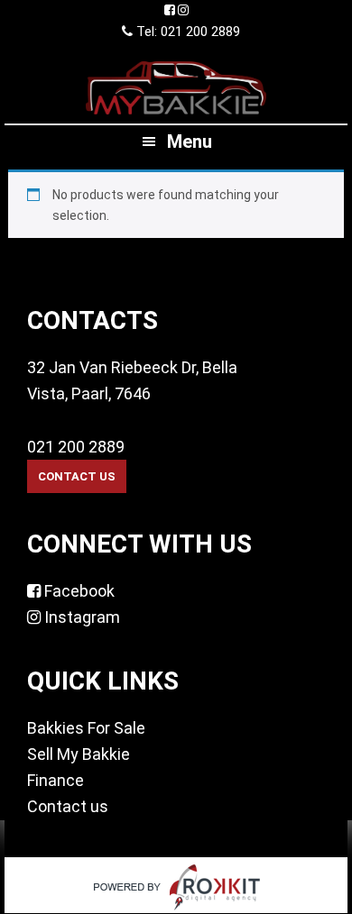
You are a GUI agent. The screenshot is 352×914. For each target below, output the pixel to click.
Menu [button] (189, 141)
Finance (55, 780)
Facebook (78, 590)
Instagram (80, 617)
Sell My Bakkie (78, 754)
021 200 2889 (76, 446)
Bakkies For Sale (86, 727)
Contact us (67, 806)
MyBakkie (176, 87)
